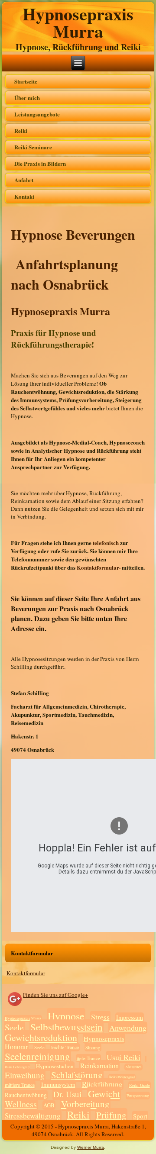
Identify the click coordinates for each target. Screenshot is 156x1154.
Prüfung (111, 1115)
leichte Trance (65, 1047)
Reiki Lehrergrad (17, 1067)
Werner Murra (90, 1147)
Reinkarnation (99, 1065)
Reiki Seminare (33, 147)
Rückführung (102, 1084)
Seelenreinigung (37, 1056)
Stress (100, 1017)
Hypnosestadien (55, 1066)
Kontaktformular (25, 973)
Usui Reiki (123, 1057)
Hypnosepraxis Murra (78, 22)
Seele (14, 1027)
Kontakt (24, 196)
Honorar (16, 1046)
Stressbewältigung (33, 1116)
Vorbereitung (85, 1104)
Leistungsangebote (37, 114)
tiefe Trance (88, 1058)
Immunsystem (58, 1084)
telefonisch (106, 542)
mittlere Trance (20, 1084)
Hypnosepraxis (104, 1038)
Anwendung (127, 1027)
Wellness (21, 1104)
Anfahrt (23, 180)
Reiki (20, 130)
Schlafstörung (77, 1075)
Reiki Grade (139, 1085)
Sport (140, 1116)
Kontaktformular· (99, 567)
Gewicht (104, 1093)
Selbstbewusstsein (66, 1026)
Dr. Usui (67, 1094)
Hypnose (66, 1016)
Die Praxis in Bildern (40, 163)
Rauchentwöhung (26, 1095)
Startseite (25, 81)
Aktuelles (133, 1067)
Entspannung (138, 1096)
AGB (49, 1105)
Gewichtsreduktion (41, 1037)
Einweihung (25, 1075)
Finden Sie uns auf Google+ (55, 995)
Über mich (27, 97)
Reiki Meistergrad (122, 1077)
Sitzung (93, 1047)
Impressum (129, 1017)
